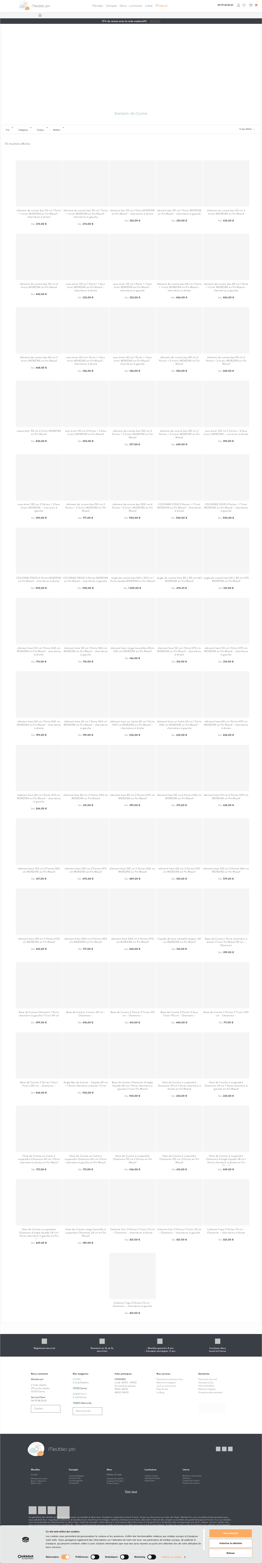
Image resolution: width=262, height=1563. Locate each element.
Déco (123, 5)
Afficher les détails (172, 1557)
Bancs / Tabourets (38, 1481)
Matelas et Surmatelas (192, 1476)
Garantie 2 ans (205, 1383)
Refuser (231, 1553)
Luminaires (136, 5)
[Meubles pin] (24, 5)
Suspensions (150, 1481)
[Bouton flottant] (256, 5)
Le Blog (160, 1392)
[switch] (95, 1557)
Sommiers (187, 1478)
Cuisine (34, 1475)
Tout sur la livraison (166, 1386)
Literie (149, 5)
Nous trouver (83, 1411)
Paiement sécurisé (207, 1379)
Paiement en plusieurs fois (169, 1379)
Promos (161, 5)
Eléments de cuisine (39, 1479)
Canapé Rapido (76, 1481)
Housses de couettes (115, 1479)
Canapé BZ (74, 1483)
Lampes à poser (151, 1476)
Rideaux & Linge (114, 1475)
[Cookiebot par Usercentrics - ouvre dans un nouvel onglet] (25, 1557)
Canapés (111, 5)
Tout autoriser (230, 1533)
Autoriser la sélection (230, 1543)
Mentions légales (207, 1389)
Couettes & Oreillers (115, 1481)
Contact (38, 1408)
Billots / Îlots (36, 1483)
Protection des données (210, 1392)
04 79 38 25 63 (225, 5)
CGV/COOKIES (206, 1386)
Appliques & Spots (152, 1478)
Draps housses (113, 1483)
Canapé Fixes (75, 1478)
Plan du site (162, 1389)
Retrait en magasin (166, 1383)
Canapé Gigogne (76, 1476)
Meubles (97, 5)
